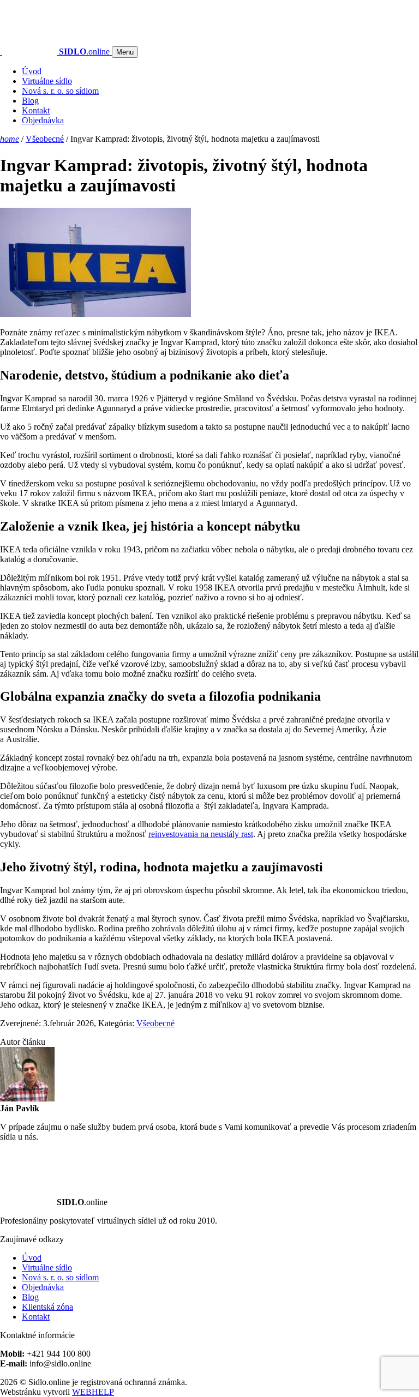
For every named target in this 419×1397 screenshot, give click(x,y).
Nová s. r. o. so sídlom (60, 90)
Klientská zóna (47, 1306)
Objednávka (43, 120)
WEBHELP (93, 1391)
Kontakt (36, 110)
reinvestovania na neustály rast (200, 834)
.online (85, 51)
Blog (30, 100)
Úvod (31, 71)
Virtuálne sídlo (47, 81)
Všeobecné (45, 138)
